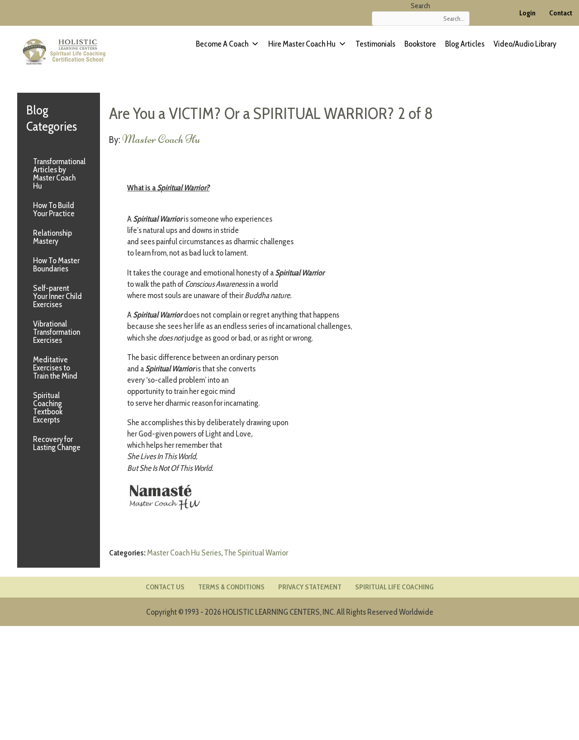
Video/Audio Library (525, 44)
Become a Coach (222, 44)
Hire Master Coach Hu (302, 44)
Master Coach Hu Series (184, 553)
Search (420, 5)
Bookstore (420, 44)
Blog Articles (464, 44)
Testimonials (375, 44)
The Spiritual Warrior (256, 553)
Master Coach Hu (161, 139)
